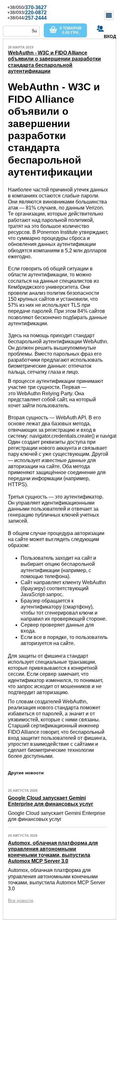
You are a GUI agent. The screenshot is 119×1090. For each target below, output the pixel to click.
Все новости (20, 900)
